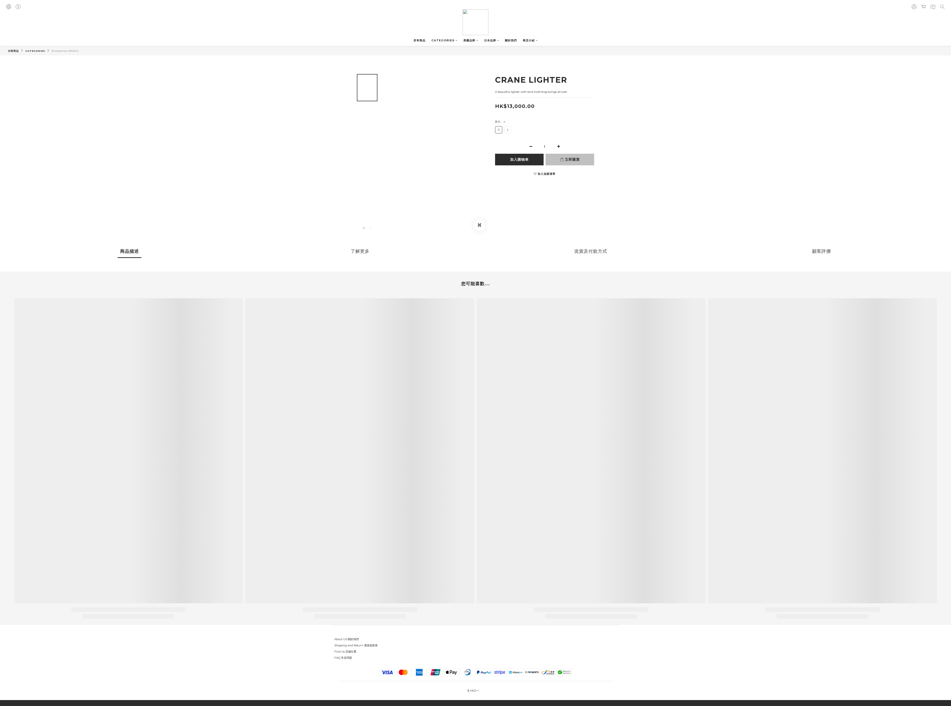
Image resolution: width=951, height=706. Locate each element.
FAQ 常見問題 (343, 657)
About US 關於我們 (346, 639)
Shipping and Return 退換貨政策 (356, 645)
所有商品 (419, 40)
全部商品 (13, 51)
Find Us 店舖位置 (345, 651)
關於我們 (511, 40)
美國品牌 (469, 40)
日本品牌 (490, 40)
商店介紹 (529, 40)
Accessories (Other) (65, 51)
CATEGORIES (442, 40)
